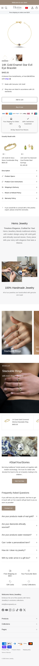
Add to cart (19, 100)
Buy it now (19, 107)
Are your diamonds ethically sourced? (14, 525)
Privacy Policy (5, 649)
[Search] (7, 7)
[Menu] (2, 7)
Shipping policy (27, 649)
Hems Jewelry (9, 658)
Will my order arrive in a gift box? (16, 558)
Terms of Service (6, 652)
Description (6, 171)
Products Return (16, 649)
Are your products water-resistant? (17, 535)
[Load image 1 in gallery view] (19, 33)
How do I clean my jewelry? (13, 550)
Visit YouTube (19, 481)
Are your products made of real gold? (18, 516)
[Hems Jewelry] (17, 8)
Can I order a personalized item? (16, 542)
